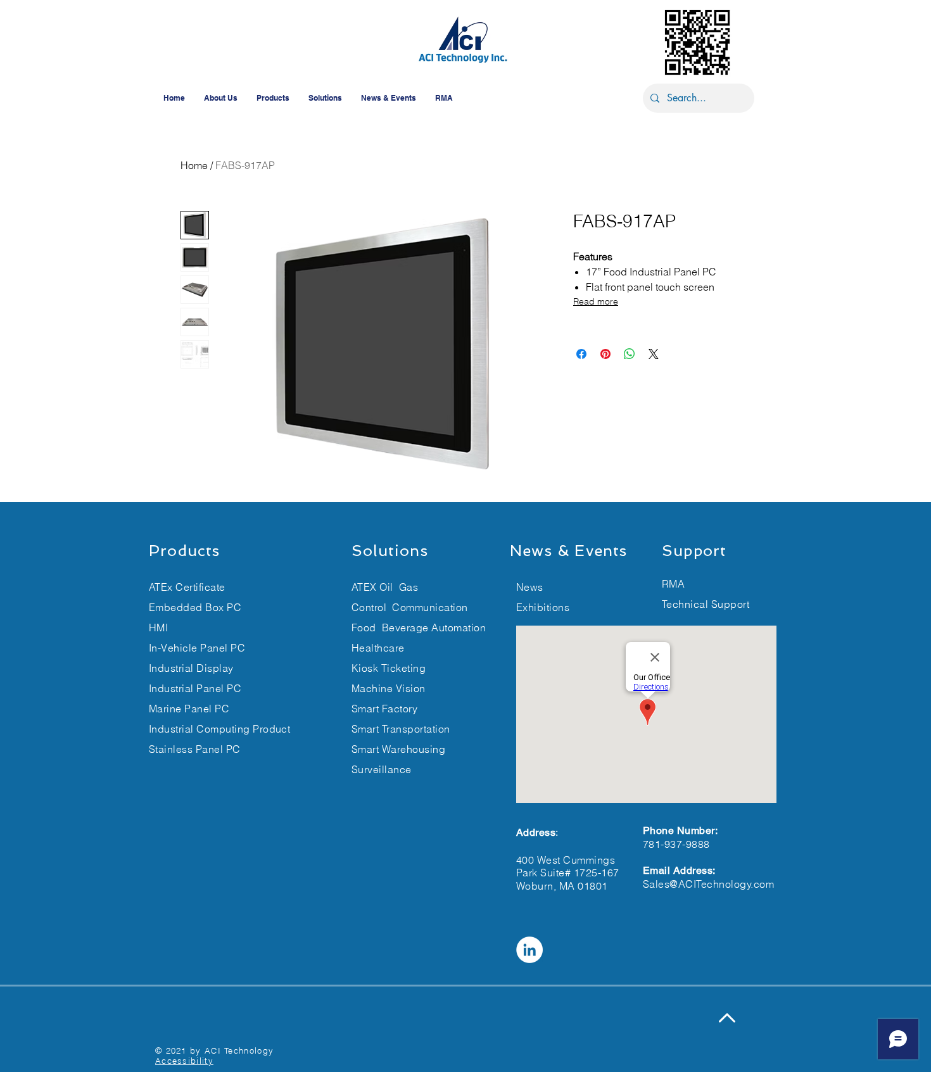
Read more (595, 301)
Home (194, 165)
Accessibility (184, 1061)
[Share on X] (653, 354)
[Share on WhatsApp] (629, 354)
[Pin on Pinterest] (605, 354)
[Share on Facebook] (581, 354)
